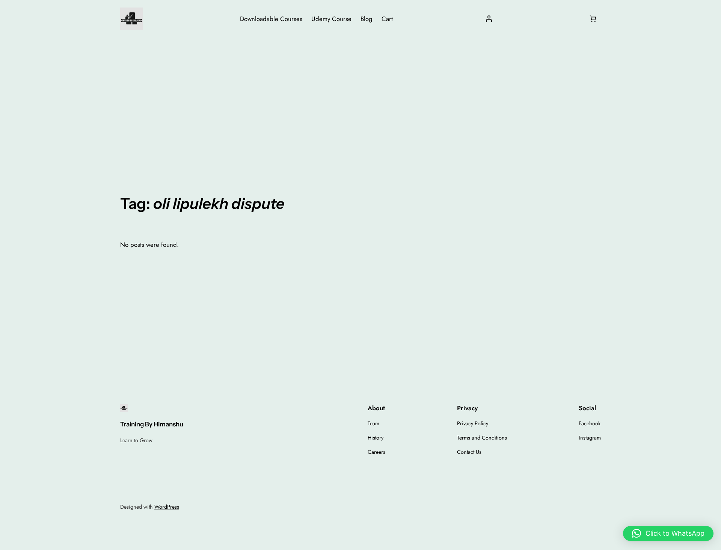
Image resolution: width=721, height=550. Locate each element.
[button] (668, 533)
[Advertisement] (360, 97)
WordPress (166, 507)
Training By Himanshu (151, 424)
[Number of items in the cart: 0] (593, 19)
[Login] (489, 19)
